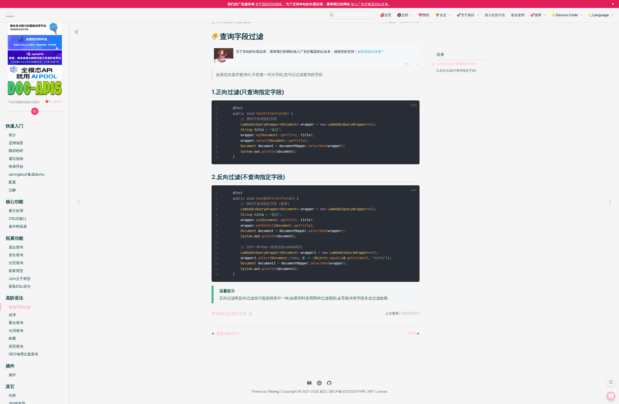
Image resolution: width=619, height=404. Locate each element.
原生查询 (16, 255)
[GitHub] (329, 383)
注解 (12, 190)
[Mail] (309, 383)
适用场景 (16, 143)
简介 (12, 135)
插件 (12, 375)
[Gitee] (319, 383)
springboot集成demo (26, 174)
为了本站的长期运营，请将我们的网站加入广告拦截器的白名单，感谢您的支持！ (309, 51)
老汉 (323, 391)
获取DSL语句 (19, 286)
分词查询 (16, 330)
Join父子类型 (19, 278)
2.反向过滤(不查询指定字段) (456, 70)
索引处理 (16, 210)
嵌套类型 (16, 270)
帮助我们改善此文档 (229, 313)
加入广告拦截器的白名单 (369, 4)
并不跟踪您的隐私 (268, 4)
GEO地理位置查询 (23, 354)
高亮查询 (16, 346)
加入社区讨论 (495, 15)
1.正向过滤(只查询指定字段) (456, 64)
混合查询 (16, 247)
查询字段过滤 (19, 307)
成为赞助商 (55, 101)
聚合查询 (16, 322)
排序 (12, 315)
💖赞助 (423, 15)
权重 (12, 338)
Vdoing (273, 391)
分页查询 (16, 263)
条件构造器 (18, 226)
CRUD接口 (17, 218)
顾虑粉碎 (16, 150)
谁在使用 (517, 15)
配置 (12, 182)
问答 (12, 395)
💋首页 (385, 15)
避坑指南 (16, 158)
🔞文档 (402, 15)
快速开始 (16, 166)
